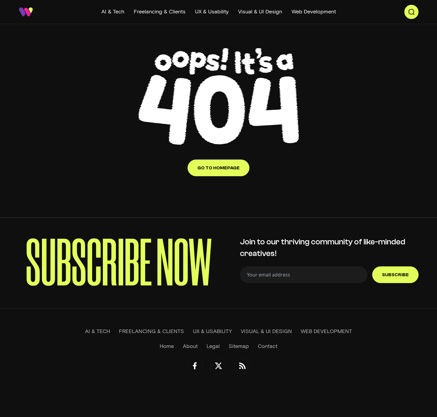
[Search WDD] (411, 12)
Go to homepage (218, 168)
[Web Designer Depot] (26, 12)
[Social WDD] (194, 365)
